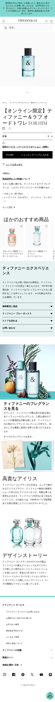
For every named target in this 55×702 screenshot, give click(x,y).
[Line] (51, 675)
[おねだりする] (3, 128)
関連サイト (7, 657)
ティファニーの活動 (12, 650)
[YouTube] (42, 675)
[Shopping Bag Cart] (51, 21)
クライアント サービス (13, 605)
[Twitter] (33, 675)
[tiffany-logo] (27, 21)
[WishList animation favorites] (46, 21)
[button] (3, 21)
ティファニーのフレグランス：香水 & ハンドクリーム (28, 103)
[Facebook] (14, 675)
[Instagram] (5, 675)
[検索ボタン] (5, 28)
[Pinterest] (23, 675)
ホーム (4, 103)
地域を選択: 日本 (10, 665)
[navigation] (3, 21)
